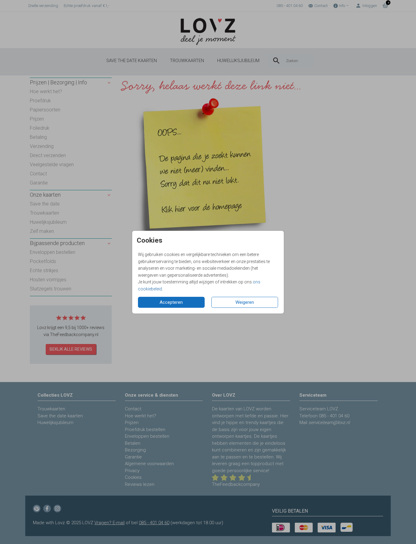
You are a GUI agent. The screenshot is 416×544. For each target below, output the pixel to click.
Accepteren (171, 302)
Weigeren (244, 302)
